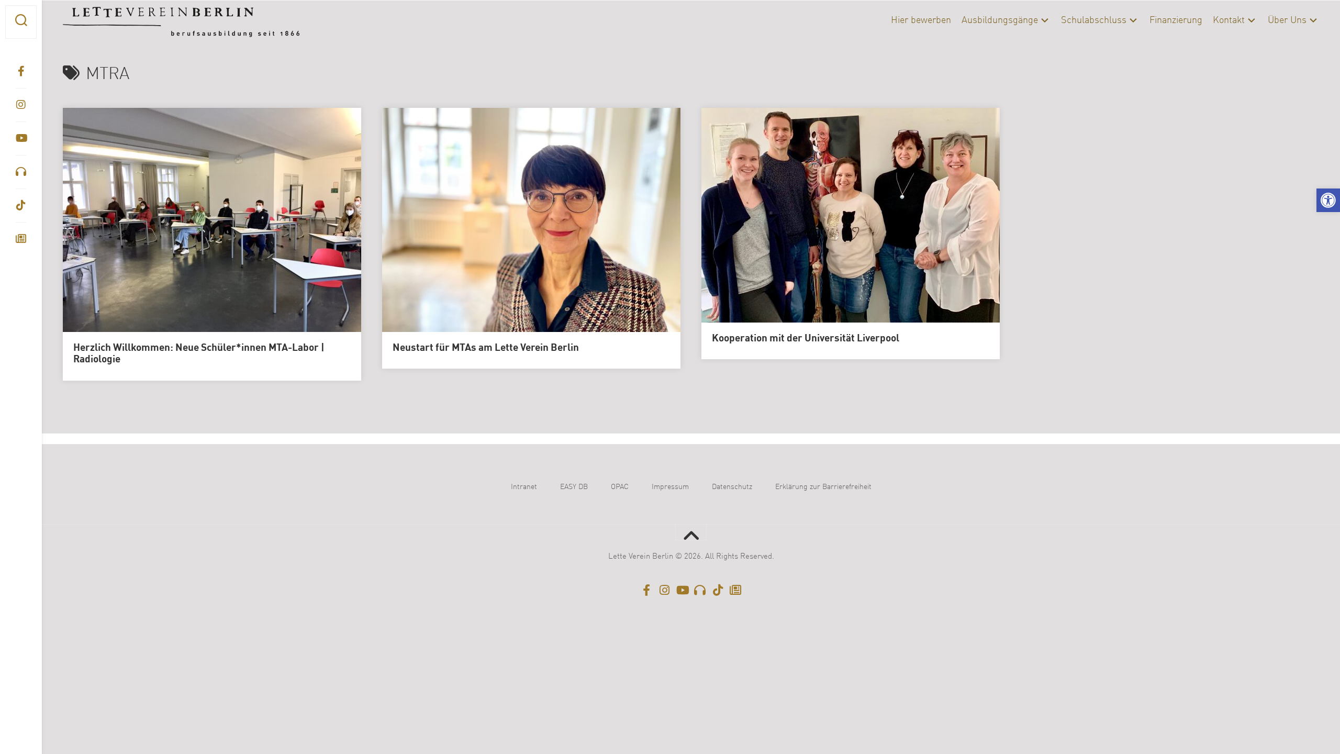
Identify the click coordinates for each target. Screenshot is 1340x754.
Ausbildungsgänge (1000, 20)
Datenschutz (732, 487)
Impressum (670, 487)
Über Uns (1287, 20)
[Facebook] (20, 71)
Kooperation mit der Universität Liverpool (805, 338)
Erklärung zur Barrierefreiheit (823, 487)
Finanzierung (1175, 20)
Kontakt (1229, 20)
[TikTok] (20, 205)
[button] (1328, 200)
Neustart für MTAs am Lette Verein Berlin (486, 348)
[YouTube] (20, 138)
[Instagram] (20, 104)
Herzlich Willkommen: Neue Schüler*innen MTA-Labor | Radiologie (199, 354)
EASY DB (574, 487)
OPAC (620, 487)
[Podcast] (20, 171)
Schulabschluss (1093, 20)
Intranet (524, 487)
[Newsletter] (20, 238)
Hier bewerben (921, 20)
